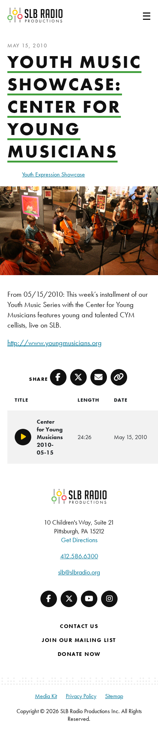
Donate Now (79, 654)
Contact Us (79, 626)
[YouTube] (89, 599)
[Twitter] (69, 599)
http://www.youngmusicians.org (54, 342)
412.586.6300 (79, 556)
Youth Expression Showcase (53, 174)
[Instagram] (109, 599)
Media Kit (46, 696)
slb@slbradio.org (79, 572)
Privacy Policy (81, 696)
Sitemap (114, 696)
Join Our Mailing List (79, 640)
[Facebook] (48, 599)
